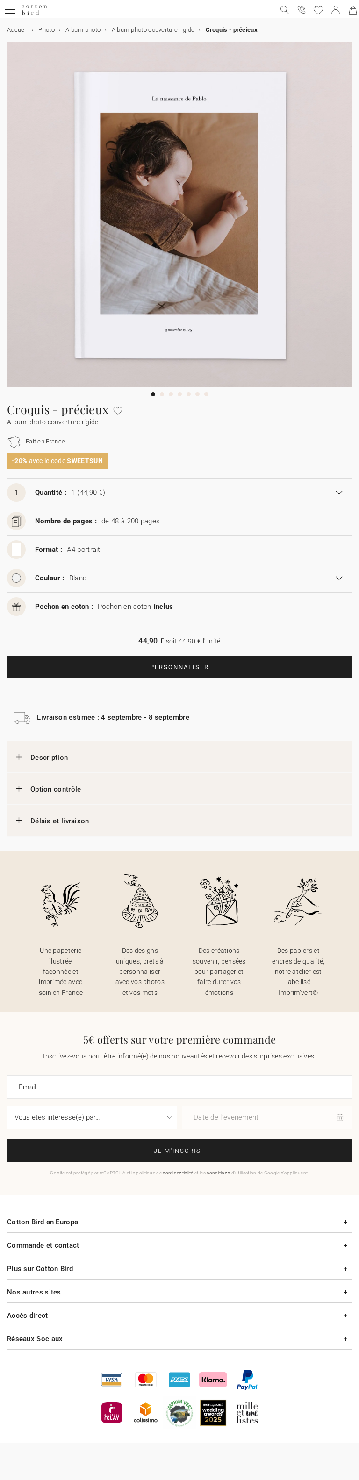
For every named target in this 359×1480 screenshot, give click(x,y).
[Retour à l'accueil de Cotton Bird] (34, 13)
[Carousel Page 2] (162, 394)
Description (49, 757)
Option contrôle (55, 789)
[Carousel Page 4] (180, 394)
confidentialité (178, 1172)
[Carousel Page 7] (206, 394)
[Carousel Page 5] (189, 394)
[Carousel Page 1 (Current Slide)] (153, 394)
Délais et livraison (59, 821)
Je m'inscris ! (180, 1150)
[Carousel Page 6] (197, 394)
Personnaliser (179, 667)
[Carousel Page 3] (171, 394)
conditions (218, 1172)
